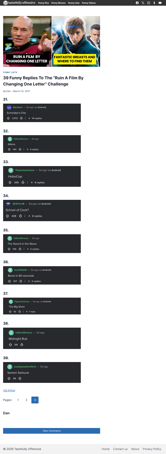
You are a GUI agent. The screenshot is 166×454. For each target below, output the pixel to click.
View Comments (52, 430)
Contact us (120, 449)
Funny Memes (58, 3)
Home (106, 449)
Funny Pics (43, 3)
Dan (8, 91)
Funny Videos (89, 3)
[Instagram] (148, 3)
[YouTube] (160, 3)
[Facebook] (137, 3)
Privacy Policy (152, 449)
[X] (143, 3)
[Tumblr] (154, 3)
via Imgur (9, 390)
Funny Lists (73, 3)
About (135, 449)
